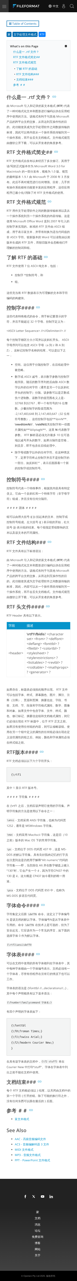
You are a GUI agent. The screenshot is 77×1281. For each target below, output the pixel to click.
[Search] (72, 6)
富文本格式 (22, 1119)
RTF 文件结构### (27, 74)
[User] (64, 6)
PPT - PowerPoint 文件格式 (32, 1160)
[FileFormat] (27, 6)
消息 (37, 1224)
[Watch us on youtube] (43, 1196)
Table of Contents (24, 23)
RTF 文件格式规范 (24, 62)
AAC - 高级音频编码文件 (30, 1139)
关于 (37, 1255)
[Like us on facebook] (26, 1196)
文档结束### (24, 79)
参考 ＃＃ (19, 85)
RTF (42, 34)
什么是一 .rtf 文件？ (26, 52)
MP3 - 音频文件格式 (28, 1155)
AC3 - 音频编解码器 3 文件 (32, 1144)
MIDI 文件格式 (24, 1149)
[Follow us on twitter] (34, 1196)
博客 (37, 1243)
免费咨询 (37, 1237)
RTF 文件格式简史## (26, 57)
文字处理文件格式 (25, 34)
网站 (37, 1249)
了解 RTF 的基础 (26, 69)
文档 (37, 1218)
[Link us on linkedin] (52, 1196)
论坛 (37, 1230)
